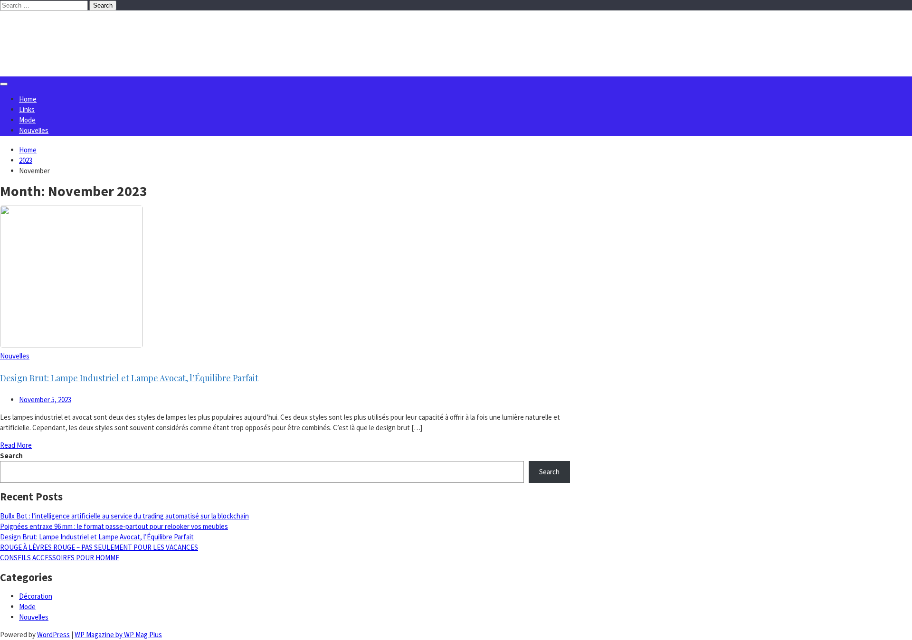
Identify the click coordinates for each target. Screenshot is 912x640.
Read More (16, 445)
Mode (27, 119)
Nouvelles (33, 130)
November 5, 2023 (45, 399)
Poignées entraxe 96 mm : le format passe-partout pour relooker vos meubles (114, 526)
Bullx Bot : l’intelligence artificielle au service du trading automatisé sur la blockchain (124, 515)
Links (27, 109)
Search (11, 455)
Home (28, 99)
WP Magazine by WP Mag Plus (118, 634)
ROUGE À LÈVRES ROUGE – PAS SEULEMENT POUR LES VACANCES (99, 547)
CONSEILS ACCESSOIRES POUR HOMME (59, 557)
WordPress (53, 634)
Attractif (46, 30)
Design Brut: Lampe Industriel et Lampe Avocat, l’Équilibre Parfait (129, 378)
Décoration (35, 596)
